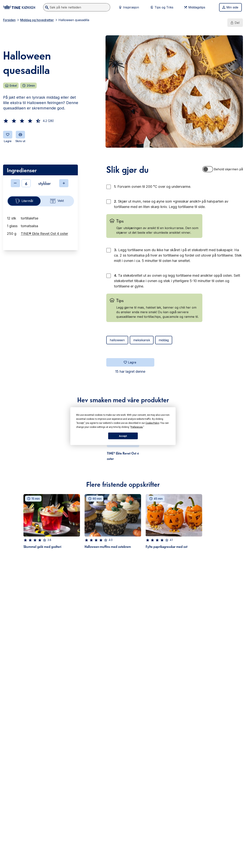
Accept (123, 436)
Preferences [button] (137, 427)
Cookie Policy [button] (152, 422)
